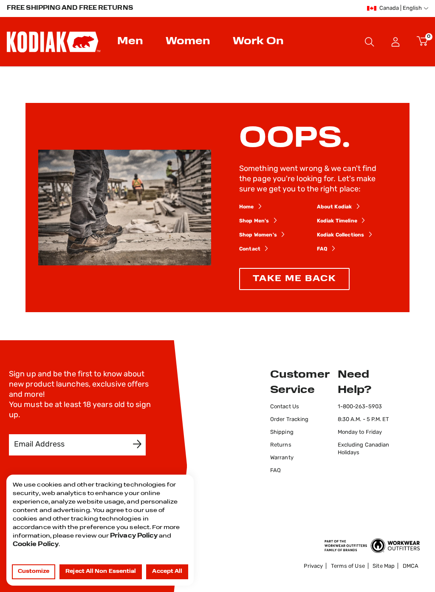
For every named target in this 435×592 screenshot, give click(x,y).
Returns (280, 445)
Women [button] (188, 42)
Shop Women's (258, 235)
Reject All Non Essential (100, 571)
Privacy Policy (134, 536)
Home (246, 207)
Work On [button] (258, 42)
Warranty (282, 458)
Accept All (167, 571)
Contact (249, 249)
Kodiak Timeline (337, 221)
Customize (34, 571)
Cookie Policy (36, 544)
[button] (395, 41)
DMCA (410, 566)
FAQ (322, 249)
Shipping (282, 432)
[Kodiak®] (53, 41)
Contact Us (284, 407)
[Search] (369, 41)
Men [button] (130, 42)
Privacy (313, 566)
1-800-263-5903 (360, 407)
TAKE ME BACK (294, 279)
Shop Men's (254, 221)
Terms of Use (348, 566)
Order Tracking (289, 419)
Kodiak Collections (340, 235)
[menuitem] (131, 41)
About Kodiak (334, 207)
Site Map (384, 566)
